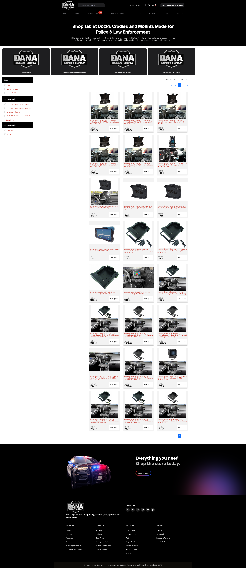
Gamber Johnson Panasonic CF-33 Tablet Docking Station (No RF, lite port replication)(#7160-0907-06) (104, 165)
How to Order (131, 530)
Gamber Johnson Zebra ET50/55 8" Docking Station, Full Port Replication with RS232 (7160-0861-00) (104, 378)
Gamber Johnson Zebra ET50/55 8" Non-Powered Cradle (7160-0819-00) (103, 293)
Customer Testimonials (74, 549)
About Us (69, 538)
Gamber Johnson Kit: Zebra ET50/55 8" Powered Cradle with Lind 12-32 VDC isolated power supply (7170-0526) (104, 421)
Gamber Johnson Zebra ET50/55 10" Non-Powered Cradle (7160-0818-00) (137, 293)
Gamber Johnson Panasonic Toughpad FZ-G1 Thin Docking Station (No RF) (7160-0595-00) (171, 207)
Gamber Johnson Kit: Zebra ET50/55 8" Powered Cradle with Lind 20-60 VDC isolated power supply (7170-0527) (138, 421)
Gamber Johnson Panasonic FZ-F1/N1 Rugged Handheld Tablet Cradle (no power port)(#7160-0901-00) (172, 165)
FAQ (127, 538)
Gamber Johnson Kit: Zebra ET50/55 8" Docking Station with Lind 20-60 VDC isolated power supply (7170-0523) (138, 378)
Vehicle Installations (133, 546)
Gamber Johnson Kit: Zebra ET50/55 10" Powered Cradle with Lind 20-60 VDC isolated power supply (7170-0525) (104, 335)
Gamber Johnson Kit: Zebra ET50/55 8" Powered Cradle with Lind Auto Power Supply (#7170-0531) (138, 250)
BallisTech (100, 534)
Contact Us (139, 5)
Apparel (99, 530)
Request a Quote (132, 542)
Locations (69, 534)
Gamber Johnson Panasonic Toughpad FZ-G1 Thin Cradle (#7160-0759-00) (104, 207)
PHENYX (158, 565)
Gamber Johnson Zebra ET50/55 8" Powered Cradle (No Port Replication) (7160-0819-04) (171, 293)
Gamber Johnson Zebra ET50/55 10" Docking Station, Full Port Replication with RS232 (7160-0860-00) (172, 378)
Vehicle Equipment (103, 549)
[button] (152, 5)
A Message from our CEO (75, 546)
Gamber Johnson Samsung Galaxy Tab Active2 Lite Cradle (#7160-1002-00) (104, 250)
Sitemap (129, 553)
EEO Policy (159, 530)
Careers (69, 542)
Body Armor (100, 538)
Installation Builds (132, 549)
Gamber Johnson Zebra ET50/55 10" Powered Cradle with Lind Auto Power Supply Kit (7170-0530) (172, 250)
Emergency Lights (102, 542)
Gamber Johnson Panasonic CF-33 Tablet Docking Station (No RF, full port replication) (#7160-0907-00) (138, 122)
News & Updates (162, 542)
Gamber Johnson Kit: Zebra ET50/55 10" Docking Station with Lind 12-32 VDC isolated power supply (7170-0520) (172, 335)
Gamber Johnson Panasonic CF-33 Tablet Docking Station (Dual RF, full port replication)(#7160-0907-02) (138, 165)
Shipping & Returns (163, 538)
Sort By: (169, 79)
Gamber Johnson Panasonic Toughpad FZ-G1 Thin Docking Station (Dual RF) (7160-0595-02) (138, 208)
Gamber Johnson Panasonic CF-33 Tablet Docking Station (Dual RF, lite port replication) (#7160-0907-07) (104, 122)
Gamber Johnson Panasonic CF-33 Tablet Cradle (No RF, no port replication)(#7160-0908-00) (171, 122)
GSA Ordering (131, 534)
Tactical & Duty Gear (103, 546)
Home (68, 530)
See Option (114, 128)
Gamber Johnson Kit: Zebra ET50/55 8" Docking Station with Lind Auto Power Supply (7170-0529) (172, 421)
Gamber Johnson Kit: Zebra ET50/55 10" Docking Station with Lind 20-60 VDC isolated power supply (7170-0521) (138, 335)
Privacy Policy (161, 534)
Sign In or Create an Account (172, 5)
